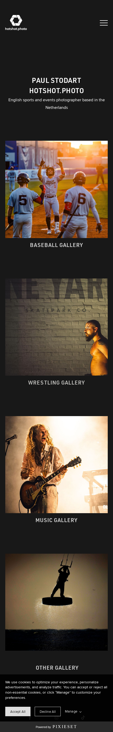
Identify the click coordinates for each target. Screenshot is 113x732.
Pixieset (65, 726)
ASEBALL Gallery (58, 244)
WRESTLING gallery (56, 382)
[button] (104, 23)
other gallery (56, 667)
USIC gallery (59, 520)
